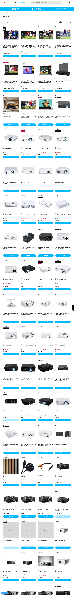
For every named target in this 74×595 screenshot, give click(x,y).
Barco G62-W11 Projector (60, 540)
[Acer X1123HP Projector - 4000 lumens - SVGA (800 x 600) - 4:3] (11, 368)
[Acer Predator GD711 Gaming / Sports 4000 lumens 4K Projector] (28, 269)
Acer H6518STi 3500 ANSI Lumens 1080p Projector (27, 149)
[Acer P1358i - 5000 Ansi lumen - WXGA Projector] (28, 204)
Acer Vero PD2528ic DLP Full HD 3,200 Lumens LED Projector (62, 314)
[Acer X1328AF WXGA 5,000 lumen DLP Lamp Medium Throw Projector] (11, 401)
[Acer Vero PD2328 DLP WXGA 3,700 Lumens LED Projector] (46, 303)
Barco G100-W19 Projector (26, 509)
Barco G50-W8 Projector (25, 540)
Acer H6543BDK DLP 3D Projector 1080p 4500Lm (61, 149)
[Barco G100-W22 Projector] (46, 499)
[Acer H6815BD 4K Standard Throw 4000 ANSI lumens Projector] (28, 171)
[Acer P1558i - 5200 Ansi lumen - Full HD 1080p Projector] (63, 204)
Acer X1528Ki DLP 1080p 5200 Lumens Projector (10, 445)
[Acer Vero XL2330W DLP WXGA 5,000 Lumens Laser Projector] (46, 335)
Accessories (40, 6)
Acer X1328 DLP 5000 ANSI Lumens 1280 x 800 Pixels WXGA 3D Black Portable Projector (62, 379)
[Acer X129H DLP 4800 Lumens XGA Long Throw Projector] (46, 368)
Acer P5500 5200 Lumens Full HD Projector (9, 248)
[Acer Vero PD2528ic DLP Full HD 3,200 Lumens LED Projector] (63, 303)
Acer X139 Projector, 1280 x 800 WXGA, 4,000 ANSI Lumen (45, 412)
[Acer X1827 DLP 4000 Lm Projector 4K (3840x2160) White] (28, 434)
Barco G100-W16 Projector (8, 509)
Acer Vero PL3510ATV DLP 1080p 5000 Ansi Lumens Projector (28, 346)
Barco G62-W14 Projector (26, 571)
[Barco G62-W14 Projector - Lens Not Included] (46, 561)
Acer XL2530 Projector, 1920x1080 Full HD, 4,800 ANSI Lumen (45, 445)
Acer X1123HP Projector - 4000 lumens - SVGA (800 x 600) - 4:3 (11, 379)
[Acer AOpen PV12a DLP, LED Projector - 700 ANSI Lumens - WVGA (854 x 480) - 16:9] (63, 104)
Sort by (4, 22)
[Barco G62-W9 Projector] (63, 561)
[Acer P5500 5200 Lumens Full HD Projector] (11, 237)
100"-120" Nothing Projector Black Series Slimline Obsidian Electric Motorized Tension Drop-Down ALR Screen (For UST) (27, 82)
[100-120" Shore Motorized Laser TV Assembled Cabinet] (11, 104)
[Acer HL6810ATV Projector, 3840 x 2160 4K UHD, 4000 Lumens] (63, 171)
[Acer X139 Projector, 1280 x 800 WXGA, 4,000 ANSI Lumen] (46, 401)
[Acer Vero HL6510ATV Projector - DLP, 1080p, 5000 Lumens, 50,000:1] (28, 303)
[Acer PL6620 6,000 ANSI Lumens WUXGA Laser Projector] (11, 269)
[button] (70, 2)
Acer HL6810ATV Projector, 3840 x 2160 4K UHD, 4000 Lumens (63, 182)
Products (7, 12)
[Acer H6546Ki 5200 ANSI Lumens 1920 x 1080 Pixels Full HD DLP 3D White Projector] (11, 171)
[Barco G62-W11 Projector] (63, 530)
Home (11, 6)
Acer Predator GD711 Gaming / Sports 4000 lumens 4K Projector (28, 280)
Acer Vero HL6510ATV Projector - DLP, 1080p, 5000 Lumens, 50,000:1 (28, 314)
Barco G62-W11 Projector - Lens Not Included (10, 572)
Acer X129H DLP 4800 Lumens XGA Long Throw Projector (45, 379)
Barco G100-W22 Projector (43, 509)
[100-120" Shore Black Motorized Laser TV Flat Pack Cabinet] (63, 70)
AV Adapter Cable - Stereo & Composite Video (43, 477)
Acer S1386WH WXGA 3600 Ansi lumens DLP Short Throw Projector (62, 280)
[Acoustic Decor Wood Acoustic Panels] (11, 466)
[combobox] (46, 2)
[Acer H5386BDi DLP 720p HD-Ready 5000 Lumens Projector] (11, 138)
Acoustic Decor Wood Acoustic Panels (10, 476)
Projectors (15, 6)
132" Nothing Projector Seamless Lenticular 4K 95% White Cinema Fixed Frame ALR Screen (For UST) (28, 116)
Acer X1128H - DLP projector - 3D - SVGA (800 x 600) (27, 379)
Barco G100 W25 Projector (60, 476)
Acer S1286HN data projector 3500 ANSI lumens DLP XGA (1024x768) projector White (45, 281)
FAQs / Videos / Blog (49, 6)
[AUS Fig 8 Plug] (28, 466)
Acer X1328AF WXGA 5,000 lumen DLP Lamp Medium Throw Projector (10, 412)
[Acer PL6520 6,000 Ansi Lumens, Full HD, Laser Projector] (63, 237)
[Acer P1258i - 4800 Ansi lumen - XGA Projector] (11, 204)
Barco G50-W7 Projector (8, 540)
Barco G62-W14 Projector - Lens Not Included (45, 572)
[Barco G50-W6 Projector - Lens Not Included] (63, 499)
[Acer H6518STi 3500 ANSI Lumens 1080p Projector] (28, 138)
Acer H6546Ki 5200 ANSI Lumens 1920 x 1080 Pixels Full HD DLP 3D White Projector (10, 182)
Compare (57, 22)
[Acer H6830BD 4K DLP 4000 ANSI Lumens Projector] (46, 171)
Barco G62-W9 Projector (60, 571)
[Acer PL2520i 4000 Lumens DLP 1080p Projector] (46, 237)
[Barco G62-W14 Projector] (28, 561)
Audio (27, 6)
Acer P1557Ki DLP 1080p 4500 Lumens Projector (45, 215)
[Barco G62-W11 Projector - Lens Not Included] (11, 561)
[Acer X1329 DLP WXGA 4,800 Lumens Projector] (28, 401)
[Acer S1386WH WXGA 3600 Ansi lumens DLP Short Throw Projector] (63, 269)
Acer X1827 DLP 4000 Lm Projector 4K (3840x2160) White (28, 445)
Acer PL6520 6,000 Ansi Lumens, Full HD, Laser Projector (62, 248)
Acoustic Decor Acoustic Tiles (61, 444)
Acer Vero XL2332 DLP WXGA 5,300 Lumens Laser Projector (62, 346)
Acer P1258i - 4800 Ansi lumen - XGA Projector (10, 215)
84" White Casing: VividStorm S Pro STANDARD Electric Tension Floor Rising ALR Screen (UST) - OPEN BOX (45, 116)
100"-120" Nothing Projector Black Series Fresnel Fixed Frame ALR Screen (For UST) (63, 46)
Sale (56, 6)
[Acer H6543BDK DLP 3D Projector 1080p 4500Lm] (63, 138)
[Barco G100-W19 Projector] (28, 499)
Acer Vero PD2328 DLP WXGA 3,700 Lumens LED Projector (45, 314)
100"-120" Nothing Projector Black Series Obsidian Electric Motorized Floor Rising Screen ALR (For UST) (10, 81)
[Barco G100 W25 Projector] (63, 466)
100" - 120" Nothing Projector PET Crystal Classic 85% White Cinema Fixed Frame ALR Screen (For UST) (44, 46)
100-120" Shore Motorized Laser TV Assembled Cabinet (10, 116)
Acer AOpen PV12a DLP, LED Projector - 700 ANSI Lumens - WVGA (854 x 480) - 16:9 (63, 116)
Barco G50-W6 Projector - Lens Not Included (62, 510)
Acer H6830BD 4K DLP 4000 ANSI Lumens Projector (44, 182)
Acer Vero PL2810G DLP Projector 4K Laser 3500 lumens (10, 346)
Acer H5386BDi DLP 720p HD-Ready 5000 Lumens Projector (10, 149)
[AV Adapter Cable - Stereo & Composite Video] (46, 466)
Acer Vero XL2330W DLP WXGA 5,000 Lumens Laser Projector (45, 346)
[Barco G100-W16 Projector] (11, 499)
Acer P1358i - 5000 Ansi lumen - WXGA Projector (28, 215)
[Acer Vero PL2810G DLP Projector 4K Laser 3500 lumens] (11, 335)
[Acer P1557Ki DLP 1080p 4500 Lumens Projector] (46, 204)
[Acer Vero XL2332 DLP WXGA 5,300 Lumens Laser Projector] (63, 335)
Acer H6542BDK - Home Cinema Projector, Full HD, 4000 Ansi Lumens (45, 149)
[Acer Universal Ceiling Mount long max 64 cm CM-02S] (11, 303)
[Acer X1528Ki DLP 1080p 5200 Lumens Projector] (11, 434)
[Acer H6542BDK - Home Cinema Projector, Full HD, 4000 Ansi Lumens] (46, 138)
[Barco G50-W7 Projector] (11, 530)
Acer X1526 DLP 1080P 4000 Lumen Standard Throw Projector (62, 412)
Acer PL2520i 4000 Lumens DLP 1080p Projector (45, 248)
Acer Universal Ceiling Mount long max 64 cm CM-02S (10, 314)
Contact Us (62, 6)
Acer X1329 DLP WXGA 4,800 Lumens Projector (28, 412)
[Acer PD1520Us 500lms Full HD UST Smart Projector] (28, 237)
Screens (21, 6)
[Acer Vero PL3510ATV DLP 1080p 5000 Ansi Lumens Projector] (28, 335)
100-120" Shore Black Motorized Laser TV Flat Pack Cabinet (62, 81)
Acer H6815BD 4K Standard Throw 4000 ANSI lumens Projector (28, 182)
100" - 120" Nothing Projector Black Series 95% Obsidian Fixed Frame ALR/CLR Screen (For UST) (10, 46)
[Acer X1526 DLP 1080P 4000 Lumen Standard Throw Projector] (63, 401)
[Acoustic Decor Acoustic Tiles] (63, 434)
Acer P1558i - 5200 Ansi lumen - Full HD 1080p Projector (63, 215)
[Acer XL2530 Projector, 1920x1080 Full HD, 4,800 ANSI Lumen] (46, 434)
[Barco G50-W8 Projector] (28, 530)
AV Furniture (32, 6)
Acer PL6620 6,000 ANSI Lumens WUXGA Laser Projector (9, 280)
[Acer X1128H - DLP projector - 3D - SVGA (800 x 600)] (28, 368)
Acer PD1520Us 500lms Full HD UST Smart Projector (27, 248)
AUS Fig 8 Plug (23, 476)
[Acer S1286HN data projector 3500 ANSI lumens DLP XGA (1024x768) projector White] (46, 269)
